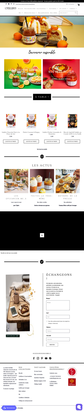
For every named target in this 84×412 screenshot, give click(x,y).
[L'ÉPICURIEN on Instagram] (13, 4)
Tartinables (52, 8)
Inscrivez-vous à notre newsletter (25, 4)
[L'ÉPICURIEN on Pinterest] (11, 4)
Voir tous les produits (42, 149)
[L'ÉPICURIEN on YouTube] (8, 4)
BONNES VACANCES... (42, 34)
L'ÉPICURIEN (20, 408)
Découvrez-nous (29, 12)
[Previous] (3, 128)
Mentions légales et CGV (40, 381)
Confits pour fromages (24, 388)
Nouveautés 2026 (29, 8)
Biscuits (20, 8)
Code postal (48, 335)
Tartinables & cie (23, 379)
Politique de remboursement (25, 400)
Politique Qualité (38, 384)
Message (48, 298)
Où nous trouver (38, 371)
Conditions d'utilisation (24, 397)
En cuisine (63, 8)
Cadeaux (72, 8)
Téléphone (48, 327)
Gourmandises (41, 8)
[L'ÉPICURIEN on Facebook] (6, 4)
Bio (20, 12)
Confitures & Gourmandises (25, 376)
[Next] (81, 128)
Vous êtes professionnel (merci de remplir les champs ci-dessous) (59, 322)
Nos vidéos (53, 12)
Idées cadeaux (22, 391)
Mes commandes (38, 374)
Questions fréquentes (39, 377)
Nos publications (43, 12)
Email (47, 313)
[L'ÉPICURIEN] (10, 8)
